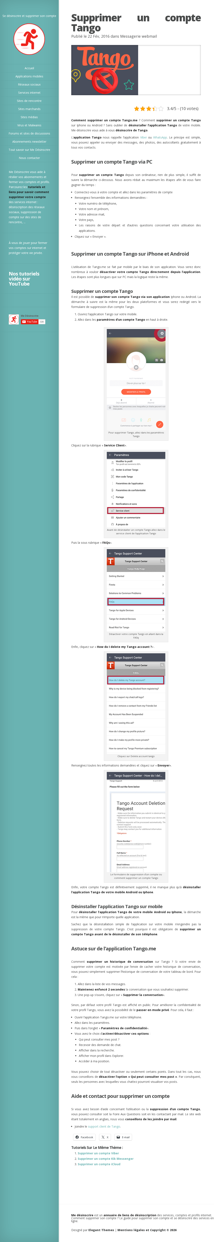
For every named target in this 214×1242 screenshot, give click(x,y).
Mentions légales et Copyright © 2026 (147, 1230)
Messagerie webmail (138, 36)
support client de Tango (104, 1126)
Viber (143, 137)
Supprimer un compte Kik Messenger (106, 1159)
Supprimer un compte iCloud (99, 1164)
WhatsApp (160, 137)
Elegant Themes (101, 1230)
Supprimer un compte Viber (98, 1153)
